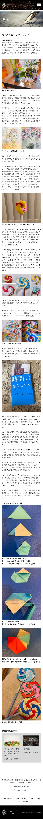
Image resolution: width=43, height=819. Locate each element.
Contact (26, 801)
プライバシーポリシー (21, 790)
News (32, 798)
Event (17, 798)
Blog (38, 798)
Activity (24, 798)
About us (17, 801)
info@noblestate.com (21, 786)
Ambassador (7, 798)
